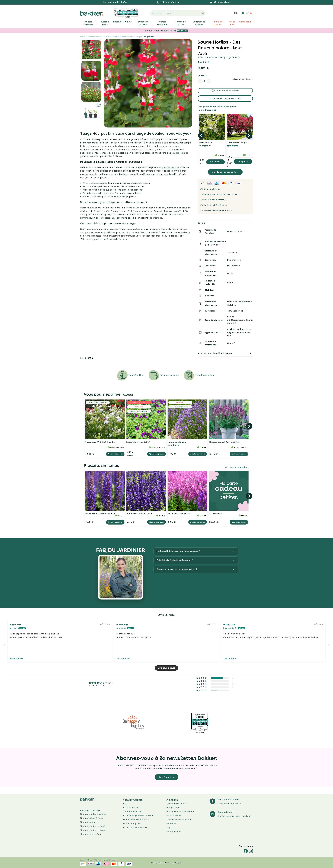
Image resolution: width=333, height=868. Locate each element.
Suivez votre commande (229, 803)
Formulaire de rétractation (136, 819)
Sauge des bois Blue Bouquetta (100, 513)
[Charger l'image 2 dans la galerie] (91, 49)
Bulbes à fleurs (105, 23)
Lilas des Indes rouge (237, 142)
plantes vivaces (170, 167)
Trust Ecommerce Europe (178, 819)
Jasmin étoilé (205, 142)
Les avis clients (173, 815)
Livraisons (171, 823)
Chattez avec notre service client (234, 816)
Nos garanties (173, 807)
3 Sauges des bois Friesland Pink (224, 442)
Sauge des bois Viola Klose (139, 513)
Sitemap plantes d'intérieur (93, 830)
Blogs (169, 827)
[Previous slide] (4, 645)
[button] (145, 13)
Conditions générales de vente (138, 815)
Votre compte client (133, 811)
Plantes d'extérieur (88, 23)
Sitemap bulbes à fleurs (91, 818)
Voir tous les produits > (225, 172)
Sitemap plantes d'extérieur (93, 814)
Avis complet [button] (16, 658)
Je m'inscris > (166, 777)
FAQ (125, 803)
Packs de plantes (218, 23)
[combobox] (177, 13)
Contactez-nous (131, 807)
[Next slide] (329, 645)
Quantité (202, 75)
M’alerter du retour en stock (225, 98)
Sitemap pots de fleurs (91, 834)
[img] (15, 624)
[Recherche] (203, 13)
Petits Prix (232, 23)
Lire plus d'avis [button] (166, 667)
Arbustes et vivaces (111, 37)
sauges (175, 152)
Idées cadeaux (173, 831)
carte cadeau (215, 513)
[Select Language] (236, 14)
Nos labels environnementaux (181, 811)
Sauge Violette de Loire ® (138, 442)
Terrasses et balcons (143, 23)
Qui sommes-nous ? (176, 803)
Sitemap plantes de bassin (93, 826)
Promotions (245, 22)
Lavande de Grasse (177, 442)
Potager (117, 22)
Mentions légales (131, 823)
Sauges (139, 37)
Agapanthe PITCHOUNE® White (100, 442)
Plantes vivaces (128, 37)
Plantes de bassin (180, 23)
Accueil (82, 37)
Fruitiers (127, 22)
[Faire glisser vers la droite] (249, 135)
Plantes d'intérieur (162, 23)
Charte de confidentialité (135, 827)
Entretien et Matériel (199, 23)
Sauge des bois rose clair (179, 513)
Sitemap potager (88, 822)
